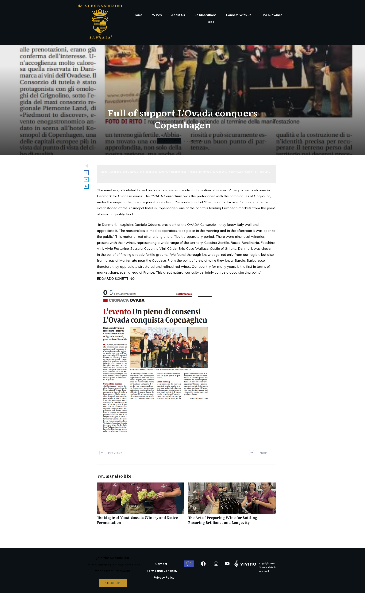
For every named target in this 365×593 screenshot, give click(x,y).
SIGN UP (113, 583)
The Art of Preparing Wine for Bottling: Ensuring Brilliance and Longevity (232, 505)
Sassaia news (169, 140)
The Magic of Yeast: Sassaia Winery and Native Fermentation (140, 505)
